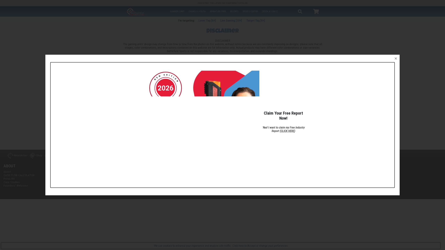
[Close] (396, 58)
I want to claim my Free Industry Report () (286, 129)
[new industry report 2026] (198, 122)
